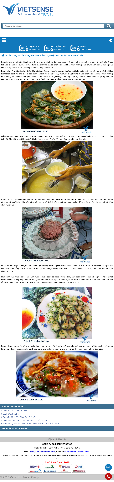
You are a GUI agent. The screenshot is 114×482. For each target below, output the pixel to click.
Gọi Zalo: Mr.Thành (73, 48)
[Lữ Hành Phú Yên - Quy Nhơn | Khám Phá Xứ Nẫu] (3, 55)
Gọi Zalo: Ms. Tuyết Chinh (47, 48)
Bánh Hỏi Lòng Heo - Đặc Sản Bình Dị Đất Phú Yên (25, 420)
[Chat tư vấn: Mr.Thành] (78, 49)
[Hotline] (108, 476)
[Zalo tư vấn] (108, 467)
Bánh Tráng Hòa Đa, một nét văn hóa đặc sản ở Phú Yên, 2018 (31, 423)
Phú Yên (16, 71)
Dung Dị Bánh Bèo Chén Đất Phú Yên (19, 417)
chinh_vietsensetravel (51, 49)
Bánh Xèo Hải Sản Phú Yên (15, 411)
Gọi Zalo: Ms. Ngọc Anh (22, 48)
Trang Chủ (35, 9)
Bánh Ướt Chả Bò (11, 414)
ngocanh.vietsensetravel (27, 49)
